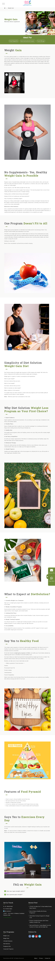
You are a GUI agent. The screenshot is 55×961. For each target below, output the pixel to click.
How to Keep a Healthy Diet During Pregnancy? (38, 912)
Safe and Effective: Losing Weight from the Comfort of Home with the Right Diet (40, 926)
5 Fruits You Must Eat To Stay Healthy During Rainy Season (41, 907)
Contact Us (47, 958)
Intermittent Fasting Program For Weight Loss (39, 916)
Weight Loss (6, 935)
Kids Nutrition (6, 943)
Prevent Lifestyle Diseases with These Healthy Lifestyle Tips (39, 921)
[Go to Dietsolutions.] (4, 8)
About (35, 958)
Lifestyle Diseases (7, 941)
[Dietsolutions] (27, 3)
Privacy (41, 958)
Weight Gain (6, 938)
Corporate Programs (8, 949)
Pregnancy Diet (7, 946)
